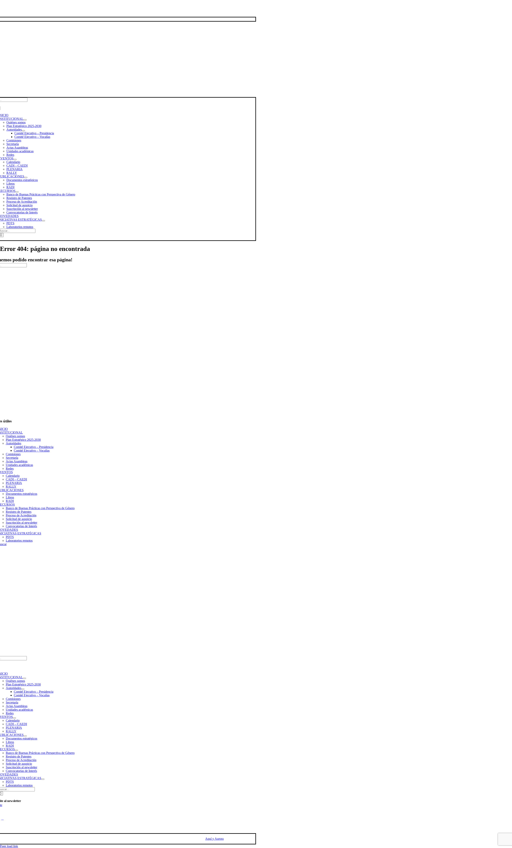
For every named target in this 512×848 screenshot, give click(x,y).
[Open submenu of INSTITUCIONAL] (25, 119)
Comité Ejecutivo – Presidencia (33, 447)
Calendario (13, 475)
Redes (10, 468)
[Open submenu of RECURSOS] (17, 191)
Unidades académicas (19, 465)
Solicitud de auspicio (19, 519)
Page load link (9, 846)
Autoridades (13, 443)
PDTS (10, 537)
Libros (10, 497)
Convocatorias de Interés (21, 526)
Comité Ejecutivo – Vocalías (32, 450)
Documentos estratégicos (21, 493)
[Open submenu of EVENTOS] (15, 159)
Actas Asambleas (16, 461)
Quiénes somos (15, 436)
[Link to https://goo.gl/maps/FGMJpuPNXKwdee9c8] (2, 818)
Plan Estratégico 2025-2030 (23, 439)
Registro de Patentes (18, 511)
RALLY (11, 486)
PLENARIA (14, 483)
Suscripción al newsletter (21, 522)
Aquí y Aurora (214, 838)
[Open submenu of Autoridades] (23, 130)
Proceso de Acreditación (21, 515)
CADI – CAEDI (16, 479)
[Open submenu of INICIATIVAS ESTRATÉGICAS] (43, 220)
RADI (10, 501)
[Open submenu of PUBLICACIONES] (25, 177)
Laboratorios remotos (19, 540)
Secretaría (12, 457)
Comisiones (13, 454)
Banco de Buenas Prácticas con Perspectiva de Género (40, 508)
